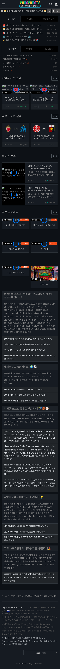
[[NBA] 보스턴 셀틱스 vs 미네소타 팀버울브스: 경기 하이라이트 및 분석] (44, 89)
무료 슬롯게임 (10, 212)
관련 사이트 (41, 653)
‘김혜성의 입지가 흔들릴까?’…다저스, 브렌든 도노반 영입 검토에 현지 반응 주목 (40, 168)
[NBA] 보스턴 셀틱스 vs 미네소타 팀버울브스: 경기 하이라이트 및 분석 (44, 100)
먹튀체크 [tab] (29, 49)
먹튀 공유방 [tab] (49, 49)
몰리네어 (44, 249)
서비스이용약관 (16, 596)
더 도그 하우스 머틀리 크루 (44, 225)
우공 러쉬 (44, 284)
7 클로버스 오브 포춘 (16, 272)
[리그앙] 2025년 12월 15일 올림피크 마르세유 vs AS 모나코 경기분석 (16, 138)
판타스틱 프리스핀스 (15, 249)
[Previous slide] (53, 78)
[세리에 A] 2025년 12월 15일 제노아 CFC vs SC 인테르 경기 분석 (44, 138)
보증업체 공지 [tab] (49, 18)
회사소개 (5, 596)
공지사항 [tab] (11, 18)
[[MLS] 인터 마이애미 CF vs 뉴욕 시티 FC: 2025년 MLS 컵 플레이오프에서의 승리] (15, 89)
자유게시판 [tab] (11, 49)
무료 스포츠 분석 (12, 116)
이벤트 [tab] (30, 18)
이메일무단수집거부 (48, 596)
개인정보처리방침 (31, 596)
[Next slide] (56, 78)
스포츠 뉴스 (9, 156)
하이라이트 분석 (11, 78)
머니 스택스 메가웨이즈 (16, 225)
